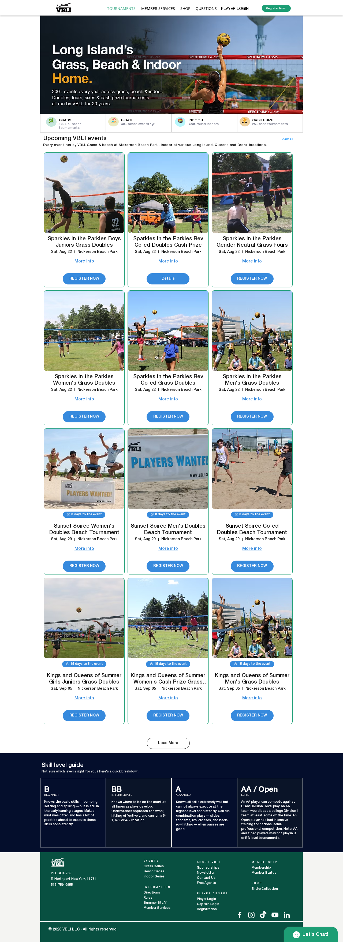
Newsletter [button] (205, 872)
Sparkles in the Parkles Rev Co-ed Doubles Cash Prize (168, 242)
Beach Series (154, 871)
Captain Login (208, 904)
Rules (148, 897)
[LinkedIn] (286, 915)
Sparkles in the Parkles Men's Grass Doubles (252, 380)
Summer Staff (155, 902)
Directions (152, 892)
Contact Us (206, 877)
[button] (158, 8)
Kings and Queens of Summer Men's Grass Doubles (252, 679)
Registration (207, 909)
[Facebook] (239, 915)
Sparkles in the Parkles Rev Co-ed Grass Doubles (168, 380)
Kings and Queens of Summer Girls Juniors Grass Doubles (84, 679)
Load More (168, 743)
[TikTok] (263, 915)
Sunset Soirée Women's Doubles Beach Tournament (84, 529)
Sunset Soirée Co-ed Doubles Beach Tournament (252, 529)
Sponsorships (208, 867)
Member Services (157, 907)
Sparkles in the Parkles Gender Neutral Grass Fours (252, 242)
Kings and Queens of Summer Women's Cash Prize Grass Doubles (168, 679)
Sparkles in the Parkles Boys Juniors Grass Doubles (84, 242)
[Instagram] (251, 915)
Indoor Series (154, 876)
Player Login (207, 899)
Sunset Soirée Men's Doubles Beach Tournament (168, 529)
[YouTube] (275, 915)
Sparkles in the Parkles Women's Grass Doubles (84, 380)
